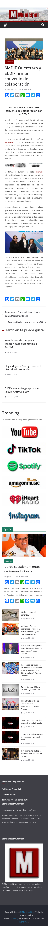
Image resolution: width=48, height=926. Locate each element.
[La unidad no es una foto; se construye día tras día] (10, 723)
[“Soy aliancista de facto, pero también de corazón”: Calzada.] (10, 755)
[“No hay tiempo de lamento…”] (10, 615)
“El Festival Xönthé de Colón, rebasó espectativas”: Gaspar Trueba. (30, 705)
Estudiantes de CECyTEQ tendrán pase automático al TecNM (21, 344)
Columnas (8, 561)
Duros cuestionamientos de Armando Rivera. (22, 568)
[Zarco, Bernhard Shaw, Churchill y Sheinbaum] (10, 690)
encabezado (10, 142)
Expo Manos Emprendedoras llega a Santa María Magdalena (22, 314)
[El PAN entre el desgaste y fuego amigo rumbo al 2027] (10, 738)
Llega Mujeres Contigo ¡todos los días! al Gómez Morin (24, 367)
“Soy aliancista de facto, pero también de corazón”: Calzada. (32, 754)
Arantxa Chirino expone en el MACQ (25, 322)
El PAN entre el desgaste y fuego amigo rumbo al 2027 (32, 737)
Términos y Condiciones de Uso (16, 800)
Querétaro (9, 62)
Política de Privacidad (11, 789)
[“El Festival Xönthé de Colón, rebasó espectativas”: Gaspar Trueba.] (10, 707)
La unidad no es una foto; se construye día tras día (32, 721)
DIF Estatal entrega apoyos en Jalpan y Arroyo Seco (22, 389)
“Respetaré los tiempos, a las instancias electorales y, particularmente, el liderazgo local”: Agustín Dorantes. (31, 670)
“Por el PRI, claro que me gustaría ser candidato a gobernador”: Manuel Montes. (31, 649)
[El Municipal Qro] (24, 9)
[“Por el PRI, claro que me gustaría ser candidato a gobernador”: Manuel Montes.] (10, 652)
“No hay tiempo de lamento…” (29, 613)
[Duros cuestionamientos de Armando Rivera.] (24, 545)
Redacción (27, 89)
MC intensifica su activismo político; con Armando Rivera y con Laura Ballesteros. (30, 630)
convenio (39, 172)
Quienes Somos (9, 794)
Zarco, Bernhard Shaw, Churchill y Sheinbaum (30, 688)
